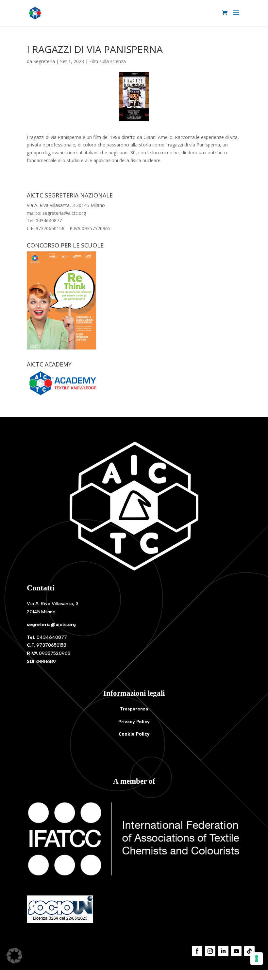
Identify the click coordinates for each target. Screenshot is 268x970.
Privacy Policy (134, 721)
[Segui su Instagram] (210, 951)
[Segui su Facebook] (197, 951)
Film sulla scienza (107, 61)
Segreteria (44, 61)
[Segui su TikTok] (249, 951)
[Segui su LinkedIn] (223, 951)
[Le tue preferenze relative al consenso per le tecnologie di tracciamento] (256, 958)
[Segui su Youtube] (236, 951)
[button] (14, 955)
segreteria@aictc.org (51, 624)
